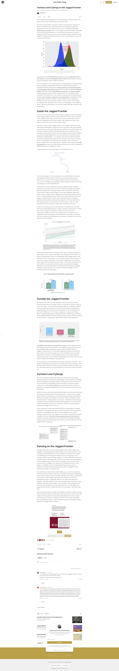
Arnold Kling (42, 572)
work (61, 450)
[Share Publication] (104, 2)
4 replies (42, 601)
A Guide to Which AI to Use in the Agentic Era (49, 617)
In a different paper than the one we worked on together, (51, 345)
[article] (59, 620)
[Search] (101, 2)
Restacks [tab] (45, 557)
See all (39, 643)
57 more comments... (41, 607)
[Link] (35, 111)
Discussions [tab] (46, 613)
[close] (71, 625)
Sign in (115, 2)
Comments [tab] (40, 557)
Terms (62, 662)
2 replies (42, 583)
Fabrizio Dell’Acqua (62, 87)
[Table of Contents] (1, 335)
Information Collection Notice (59, 646)
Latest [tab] (41, 613)
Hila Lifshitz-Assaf (53, 89)
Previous (42, 549)
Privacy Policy (68, 646)
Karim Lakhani (43, 89)
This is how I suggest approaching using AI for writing (63, 416)
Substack (53, 668)
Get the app (65, 665)
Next (78, 549)
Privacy (58, 662)
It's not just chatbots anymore (43, 619)
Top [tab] (38, 613)
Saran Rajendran (57, 91)
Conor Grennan (43, 587)
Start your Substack (56, 665)
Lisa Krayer (65, 91)
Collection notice (67, 662)
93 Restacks (52, 540)
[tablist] (42, 558)
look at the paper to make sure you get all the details (56, 97)
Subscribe (108, 2)
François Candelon (75, 91)
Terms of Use (65, 645)
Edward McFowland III (74, 87)
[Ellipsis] (81, 572)
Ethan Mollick (43, 12)
